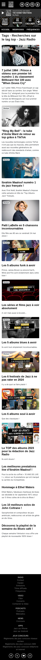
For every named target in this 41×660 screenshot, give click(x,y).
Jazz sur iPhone (20, 628)
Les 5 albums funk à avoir (18, 265)
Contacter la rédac (20, 604)
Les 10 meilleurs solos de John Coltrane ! (18, 506)
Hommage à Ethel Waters (18, 487)
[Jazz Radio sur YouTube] (23, 656)
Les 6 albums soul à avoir (18, 413)
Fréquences (33, 30)
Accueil (5, 30)
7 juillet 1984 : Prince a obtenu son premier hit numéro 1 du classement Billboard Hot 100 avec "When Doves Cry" (18, 77)
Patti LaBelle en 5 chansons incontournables (20, 227)
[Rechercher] (32, 4)
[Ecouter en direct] (27, 4)
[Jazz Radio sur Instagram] (30, 656)
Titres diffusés (20, 588)
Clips (20, 598)
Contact (20, 580)
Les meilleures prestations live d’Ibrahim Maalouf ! (19, 468)
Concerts (20, 601)
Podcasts (20, 611)
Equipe (20, 583)
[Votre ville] (22, 4)
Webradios (18, 30)
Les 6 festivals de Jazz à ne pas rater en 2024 (19, 378)
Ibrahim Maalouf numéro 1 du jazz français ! (19, 184)
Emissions (20, 585)
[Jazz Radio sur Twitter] (17, 656)
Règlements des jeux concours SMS (20, 644)
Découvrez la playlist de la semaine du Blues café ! (19, 527)
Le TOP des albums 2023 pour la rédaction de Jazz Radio (18, 451)
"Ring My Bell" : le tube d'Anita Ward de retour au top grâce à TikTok (18, 134)
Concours (20, 621)
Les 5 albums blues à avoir (19, 342)
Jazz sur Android (20, 631)
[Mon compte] (37, 4)
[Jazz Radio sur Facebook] (11, 656)
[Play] (3, 13)
